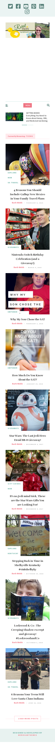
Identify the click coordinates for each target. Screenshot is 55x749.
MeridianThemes (27, 735)
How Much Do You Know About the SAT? (27, 377)
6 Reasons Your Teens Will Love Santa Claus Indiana (27, 696)
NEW (10, 178)
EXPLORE (12, 173)
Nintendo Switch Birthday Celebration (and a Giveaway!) (27, 259)
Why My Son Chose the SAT (27, 319)
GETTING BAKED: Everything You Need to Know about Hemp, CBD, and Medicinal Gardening (37, 117)
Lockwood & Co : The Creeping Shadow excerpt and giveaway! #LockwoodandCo (27, 632)
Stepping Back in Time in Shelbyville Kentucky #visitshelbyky (27, 565)
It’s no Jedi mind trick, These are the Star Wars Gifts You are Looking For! (27, 500)
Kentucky (13, 553)
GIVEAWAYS (13, 247)
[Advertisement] (27, 72)
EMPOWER (12, 312)
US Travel (13, 183)
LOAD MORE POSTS (28, 718)
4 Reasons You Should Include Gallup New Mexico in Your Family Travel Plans (27, 194)
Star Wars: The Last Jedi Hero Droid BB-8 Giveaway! (27, 438)
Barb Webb (17, 202)
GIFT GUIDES (14, 484)
